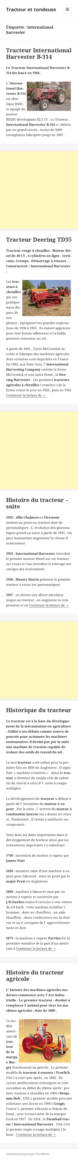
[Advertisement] (39, 190)
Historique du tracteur (38, 710)
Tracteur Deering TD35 (39, 239)
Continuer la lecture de (26, 395)
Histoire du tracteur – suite (37, 503)
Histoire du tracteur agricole (35, 975)
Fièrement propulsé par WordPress (27, 1154)
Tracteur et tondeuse (31, 9)
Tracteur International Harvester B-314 (39, 53)
